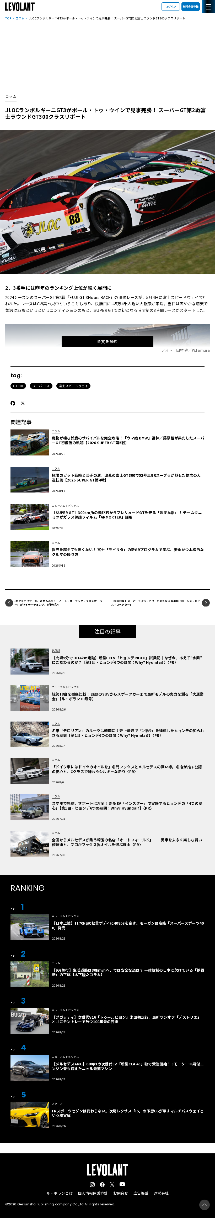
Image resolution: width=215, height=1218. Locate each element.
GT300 (18, 385)
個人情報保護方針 (93, 1193)
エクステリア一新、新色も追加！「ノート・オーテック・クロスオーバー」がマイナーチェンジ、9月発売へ (58, 603)
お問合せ (120, 1193)
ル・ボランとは (59, 1193)
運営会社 (161, 1193)
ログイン (170, 6)
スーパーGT (41, 385)
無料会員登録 (190, 6)
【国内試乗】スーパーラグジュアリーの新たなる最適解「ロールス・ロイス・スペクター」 (155, 603)
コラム (19, 18)
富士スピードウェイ (73, 385)
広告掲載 (140, 1193)
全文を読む (107, 341)
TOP (8, 18)
